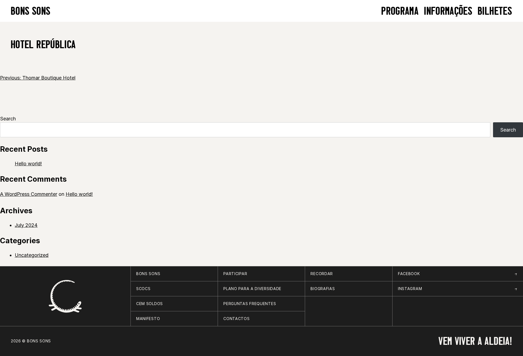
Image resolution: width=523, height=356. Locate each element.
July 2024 (26, 225)
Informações (448, 11)
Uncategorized (31, 255)
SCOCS (143, 288)
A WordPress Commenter (28, 194)
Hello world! (28, 163)
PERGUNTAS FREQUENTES (249, 303)
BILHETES (495, 11)
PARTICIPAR (235, 273)
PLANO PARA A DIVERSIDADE (252, 288)
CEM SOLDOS (149, 303)
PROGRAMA (400, 11)
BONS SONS (30, 11)
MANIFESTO (148, 318)
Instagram (410, 288)
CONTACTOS (236, 318)
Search (8, 118)
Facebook (409, 273)
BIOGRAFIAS (323, 288)
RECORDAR (322, 273)
